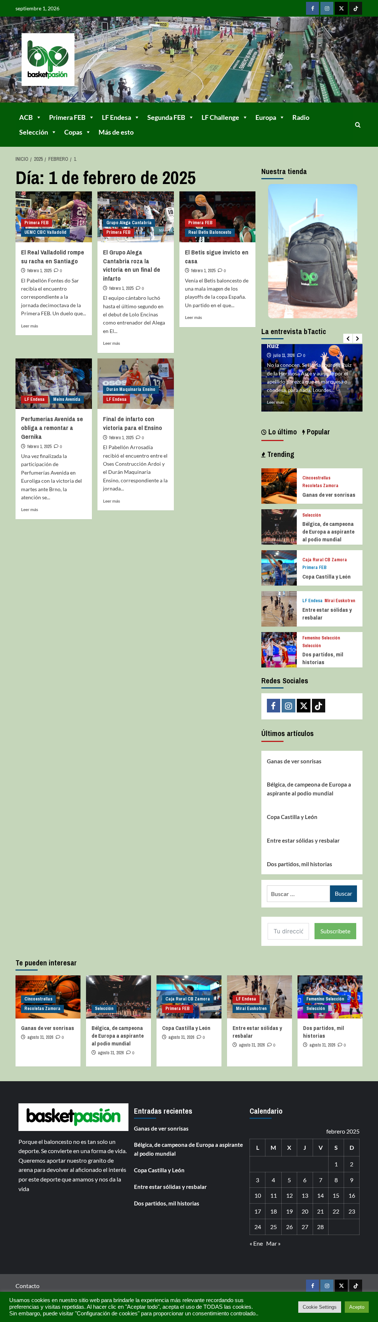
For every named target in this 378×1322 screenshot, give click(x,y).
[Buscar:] (298, 893)
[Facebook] (312, 8)
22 (336, 1211)
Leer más (29, 326)
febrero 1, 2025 (39, 271)
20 (305, 1211)
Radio (300, 117)
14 (320, 1195)
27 (305, 1226)
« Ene (256, 1243)
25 (273, 1226)
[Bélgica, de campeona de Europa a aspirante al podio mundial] (279, 526)
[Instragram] (326, 8)
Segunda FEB (166, 117)
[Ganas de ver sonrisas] (279, 485)
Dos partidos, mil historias (322, 658)
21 (320, 1211)
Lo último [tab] (282, 432)
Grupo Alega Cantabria (129, 223)
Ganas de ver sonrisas (328, 495)
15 (336, 1195)
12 (289, 1195)
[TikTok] (355, 8)
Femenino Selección (321, 638)
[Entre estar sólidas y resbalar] (279, 607)
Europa (265, 117)
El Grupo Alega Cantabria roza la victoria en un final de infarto (131, 265)
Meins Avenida (66, 399)
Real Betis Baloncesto (209, 232)
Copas (73, 132)
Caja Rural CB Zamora (324, 560)
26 (289, 1226)
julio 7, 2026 (283, 347)
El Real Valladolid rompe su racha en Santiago (52, 256)
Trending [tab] (279, 454)
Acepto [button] (356, 1307)
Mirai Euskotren (339, 601)
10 (257, 1195)
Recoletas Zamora (320, 486)
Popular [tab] (317, 432)
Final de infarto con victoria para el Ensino (132, 423)
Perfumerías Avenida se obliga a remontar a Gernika (52, 427)
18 (273, 1211)
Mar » (273, 1243)
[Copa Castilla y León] (279, 566)
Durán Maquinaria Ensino (130, 389)
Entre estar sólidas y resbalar (303, 840)
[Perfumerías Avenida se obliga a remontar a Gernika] (54, 383)
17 (257, 1211)
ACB (26, 117)
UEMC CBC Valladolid (45, 232)
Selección (33, 132)
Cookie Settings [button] (320, 1307)
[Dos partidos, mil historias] (279, 648)
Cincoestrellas (316, 478)
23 (351, 1211)
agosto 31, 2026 (40, 1037)
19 (289, 1211)
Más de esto (116, 132)
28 (320, 1226)
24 (257, 1226)
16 (351, 1195)
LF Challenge (220, 117)
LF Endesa (116, 117)
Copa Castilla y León (326, 576)
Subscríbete (335, 930)
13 (305, 1195)
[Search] (357, 124)
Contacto (27, 1285)
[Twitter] (341, 8)
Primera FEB (67, 117)
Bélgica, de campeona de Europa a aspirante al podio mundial (328, 531)
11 (273, 1195)
